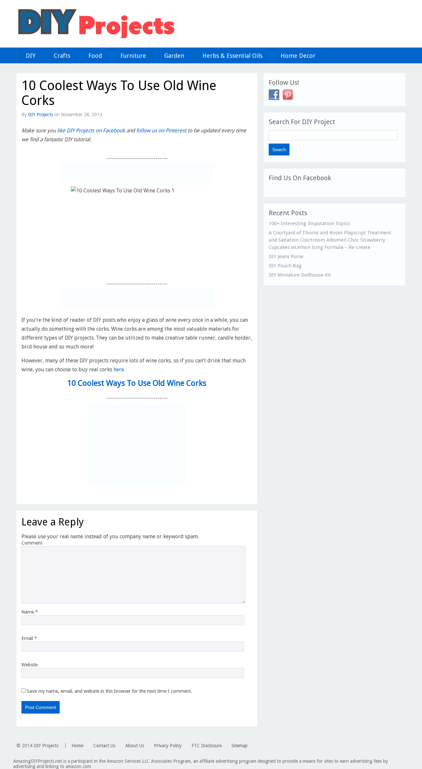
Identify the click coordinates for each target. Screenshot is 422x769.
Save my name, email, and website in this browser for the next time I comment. (109, 691)
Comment (31, 543)
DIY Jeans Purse (286, 256)
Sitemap (239, 745)
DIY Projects (40, 114)
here (118, 369)
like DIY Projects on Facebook (91, 130)
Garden (174, 55)
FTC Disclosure (207, 745)
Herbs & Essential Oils (232, 55)
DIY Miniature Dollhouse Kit (300, 275)
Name (29, 612)
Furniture (133, 55)
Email (29, 638)
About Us (134, 745)
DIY (31, 55)
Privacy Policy (168, 745)
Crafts (62, 55)
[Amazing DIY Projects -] (95, 38)
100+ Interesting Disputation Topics (309, 223)
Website (29, 664)
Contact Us (104, 745)
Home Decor (298, 55)
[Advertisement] (137, 173)
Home (77, 745)
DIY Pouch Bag (285, 266)
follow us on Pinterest (161, 130)
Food (95, 55)
